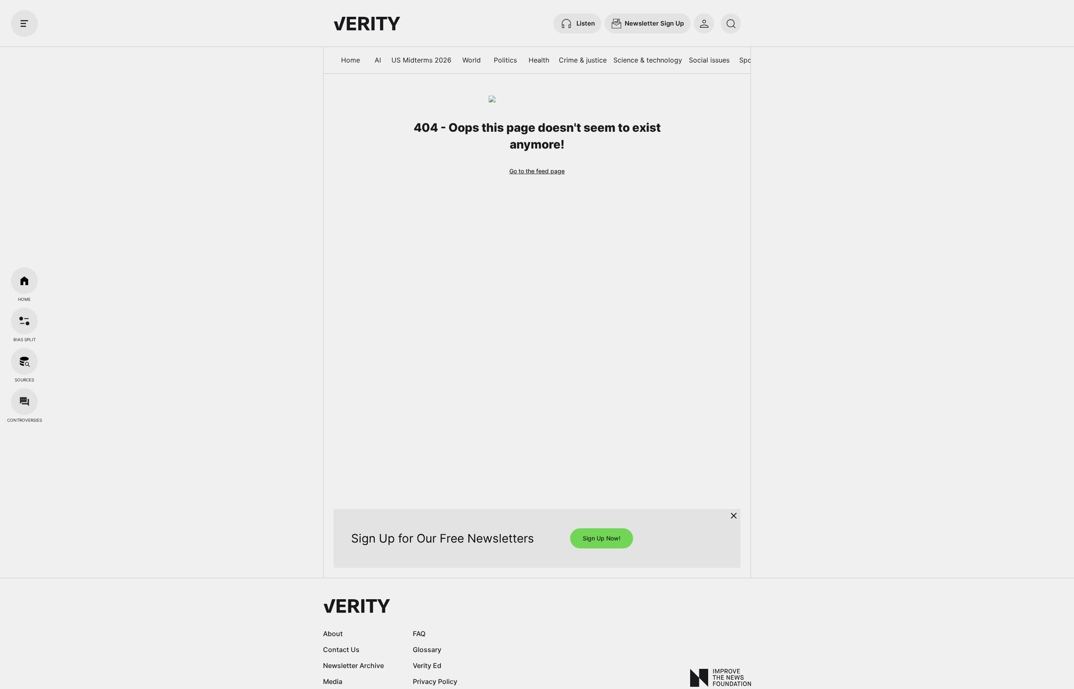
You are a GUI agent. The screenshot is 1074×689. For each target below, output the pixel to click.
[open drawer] (24, 23)
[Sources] (24, 361)
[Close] (733, 515)
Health (539, 60)
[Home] (24, 280)
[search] (731, 23)
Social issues (709, 60)
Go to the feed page (537, 171)
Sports (750, 60)
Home (350, 60)
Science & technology (647, 60)
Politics (505, 60)
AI (378, 60)
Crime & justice (583, 60)
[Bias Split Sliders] (24, 321)
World (471, 60)
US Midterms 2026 (421, 60)
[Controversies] (24, 401)
